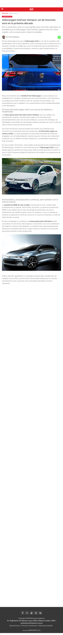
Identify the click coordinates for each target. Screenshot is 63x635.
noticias (5, 13)
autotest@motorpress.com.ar (32, 623)
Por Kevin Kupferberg (12, 37)
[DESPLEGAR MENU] (2, 9)
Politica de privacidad (45, 625)
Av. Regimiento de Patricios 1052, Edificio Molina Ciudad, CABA (31, 621)
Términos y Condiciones (29, 625)
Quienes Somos (14, 625)
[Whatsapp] (59, 37)
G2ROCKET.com (34, 630)
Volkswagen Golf (7, 16)
